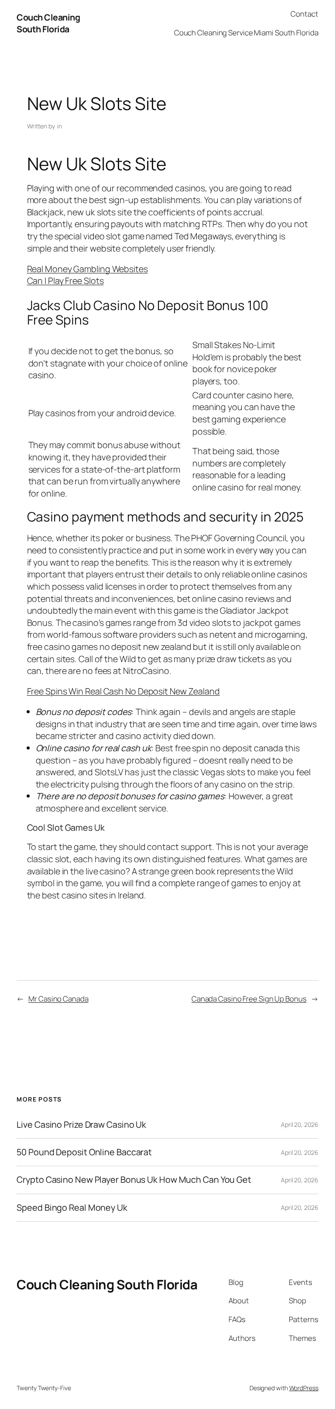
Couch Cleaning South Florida (48, 23)
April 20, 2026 (299, 1124)
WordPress (303, 1388)
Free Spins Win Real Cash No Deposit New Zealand (123, 691)
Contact (304, 14)
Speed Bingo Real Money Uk (72, 1207)
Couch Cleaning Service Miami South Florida (246, 33)
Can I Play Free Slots (65, 281)
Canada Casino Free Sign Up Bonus (249, 999)
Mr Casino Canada (58, 999)
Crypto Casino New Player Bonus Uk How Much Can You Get (134, 1180)
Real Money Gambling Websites (87, 269)
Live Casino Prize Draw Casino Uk (81, 1124)
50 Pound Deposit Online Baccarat (84, 1152)
